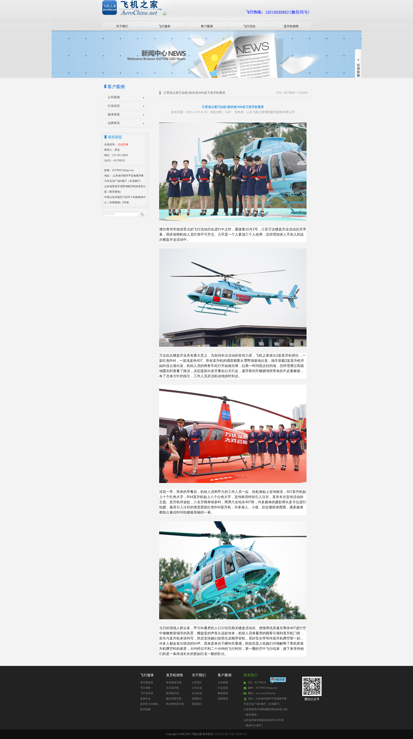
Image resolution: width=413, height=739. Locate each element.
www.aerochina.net (265, 693)
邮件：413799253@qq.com (262, 687)
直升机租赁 (146, 682)
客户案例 (207, 26)
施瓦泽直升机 (174, 698)
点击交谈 (278, 680)
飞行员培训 (146, 693)
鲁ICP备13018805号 (236, 734)
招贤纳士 (197, 698)
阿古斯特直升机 (175, 703)
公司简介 (197, 682)
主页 (278, 92)
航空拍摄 (145, 709)
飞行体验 (145, 687)
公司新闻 (114, 97)
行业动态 (114, 105)
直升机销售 (291, 26)
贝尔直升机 (172, 687)
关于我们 (122, 26)
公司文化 (197, 687)
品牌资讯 (114, 123)
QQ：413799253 (257, 682)
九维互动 (219, 734)
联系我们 (197, 703)
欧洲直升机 (172, 693)
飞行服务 (165, 26)
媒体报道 (114, 114)
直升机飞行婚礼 (149, 703)
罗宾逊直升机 (174, 682)
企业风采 (197, 693)
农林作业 (145, 698)
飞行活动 (249, 26)
